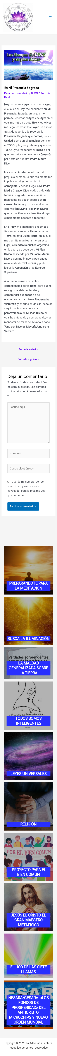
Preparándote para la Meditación (28, 585)
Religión (28, 824)
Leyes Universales (28, 774)
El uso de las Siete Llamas (28, 969)
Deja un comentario (16, 93)
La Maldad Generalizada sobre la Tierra (28, 668)
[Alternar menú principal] (50, 17)
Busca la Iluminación (29, 638)
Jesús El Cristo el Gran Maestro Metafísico (28, 920)
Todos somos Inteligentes (29, 721)
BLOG (34, 93)
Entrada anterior (28, 349)
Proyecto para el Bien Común (28, 872)
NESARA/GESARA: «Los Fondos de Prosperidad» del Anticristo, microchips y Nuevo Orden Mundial (28, 1010)
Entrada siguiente (28, 359)
